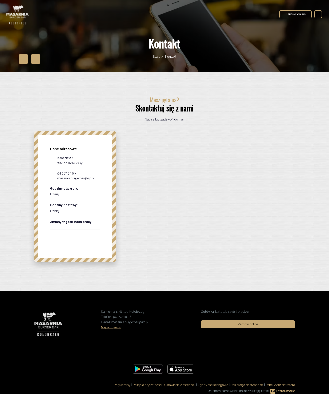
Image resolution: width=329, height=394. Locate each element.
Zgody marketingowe (213, 385)
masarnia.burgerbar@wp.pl (76, 178)
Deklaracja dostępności (247, 385)
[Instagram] (35, 59)
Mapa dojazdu (111, 327)
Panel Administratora (280, 385)
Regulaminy (122, 385)
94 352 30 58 (66, 173)
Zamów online (295, 14)
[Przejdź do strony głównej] (17, 14)
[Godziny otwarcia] (71, 194)
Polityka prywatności (148, 385)
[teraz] (65, 194)
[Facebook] (23, 59)
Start (156, 56)
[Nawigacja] (318, 14)
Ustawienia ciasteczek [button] (180, 385)
